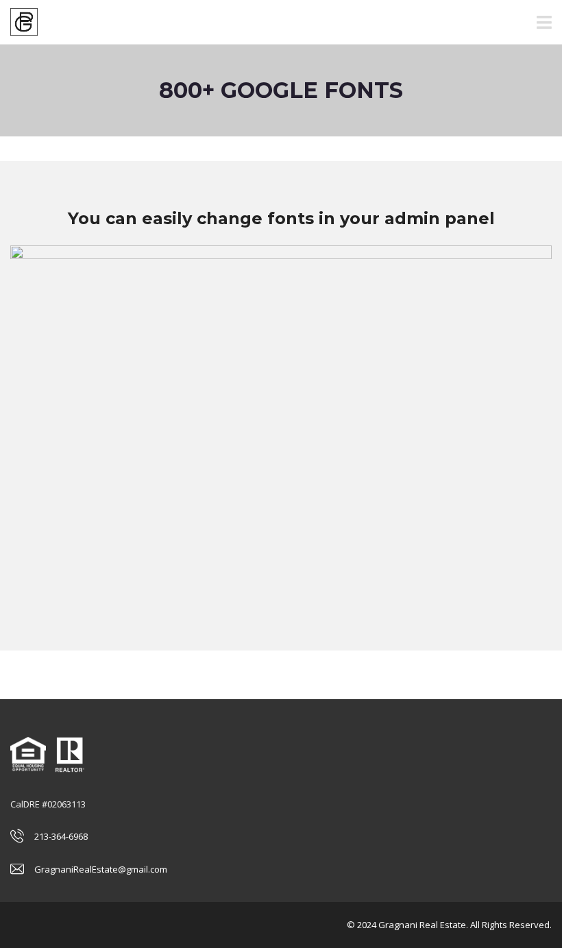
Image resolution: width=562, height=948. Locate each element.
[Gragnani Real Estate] (19, 22)
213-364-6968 (61, 836)
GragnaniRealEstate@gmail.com (100, 869)
